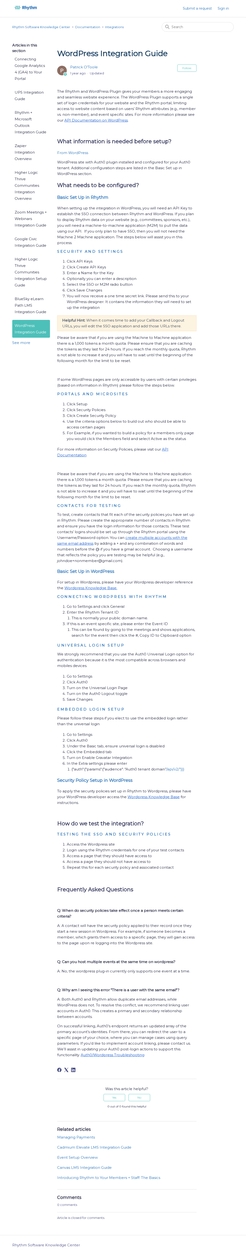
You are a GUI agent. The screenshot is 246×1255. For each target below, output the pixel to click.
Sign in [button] (223, 8)
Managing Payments (76, 1137)
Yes (114, 1097)
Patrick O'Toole (84, 67)
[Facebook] (59, 1070)
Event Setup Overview (77, 1157)
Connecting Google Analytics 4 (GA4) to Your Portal (30, 69)
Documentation (87, 27)
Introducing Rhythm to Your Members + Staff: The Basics (108, 1177)
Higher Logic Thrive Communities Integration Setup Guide (31, 272)
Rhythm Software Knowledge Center (41, 27)
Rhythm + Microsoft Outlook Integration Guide (30, 122)
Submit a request (197, 8)
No (139, 1097)
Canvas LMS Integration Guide (84, 1167)
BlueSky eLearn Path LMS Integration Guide (30, 305)
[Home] (25, 11)
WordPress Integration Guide (30, 328)
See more (21, 342)
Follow (186, 68)
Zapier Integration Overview (25, 152)
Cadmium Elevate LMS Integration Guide (94, 1147)
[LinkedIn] (73, 1070)
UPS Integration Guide (29, 95)
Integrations (114, 27)
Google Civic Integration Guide (30, 242)
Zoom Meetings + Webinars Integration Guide (31, 218)
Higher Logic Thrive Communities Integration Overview (27, 185)
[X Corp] (66, 1070)
